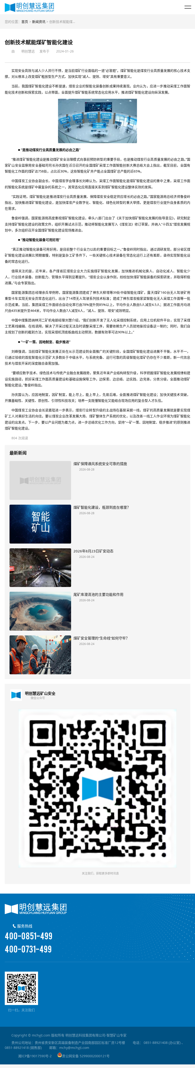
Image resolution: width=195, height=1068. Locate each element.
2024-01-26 (65, 51)
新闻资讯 (38, 21)
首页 (24, 21)
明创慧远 (28, 51)
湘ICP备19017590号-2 (35, 1056)
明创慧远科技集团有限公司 (29, 7)
